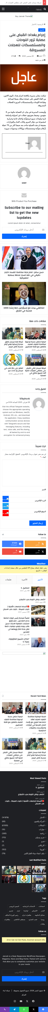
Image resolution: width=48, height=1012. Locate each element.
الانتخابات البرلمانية (29, 906)
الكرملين (34, 911)
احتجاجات (42, 906)
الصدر (43, 911)
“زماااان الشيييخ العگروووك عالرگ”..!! (19, 640)
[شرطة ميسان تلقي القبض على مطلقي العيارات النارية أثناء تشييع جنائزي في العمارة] (35, 360)
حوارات (42, 829)
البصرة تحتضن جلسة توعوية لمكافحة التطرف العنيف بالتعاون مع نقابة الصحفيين (35, 344)
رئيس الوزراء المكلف (11, 915)
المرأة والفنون (39, 821)
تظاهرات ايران (26, 915)
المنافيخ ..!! (25, 588)
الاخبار (34, 24)
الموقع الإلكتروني (40, 511)
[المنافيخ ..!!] (38, 591)
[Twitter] (6, 506)
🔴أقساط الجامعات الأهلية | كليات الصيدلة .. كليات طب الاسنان (16, 608)
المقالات (41, 825)
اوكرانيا (26, 911)
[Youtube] (6, 513)
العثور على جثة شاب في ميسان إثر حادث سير (25, 3)
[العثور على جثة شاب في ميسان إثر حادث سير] (12, 360)
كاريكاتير (41, 845)
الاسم (44, 489)
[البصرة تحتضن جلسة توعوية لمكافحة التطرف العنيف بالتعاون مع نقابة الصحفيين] (35, 333)
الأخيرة (24, 579)
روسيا (43, 919)
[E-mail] (41, 156)
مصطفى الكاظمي (19, 919)
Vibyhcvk (25, 398)
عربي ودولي (40, 837)
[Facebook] (6, 499)
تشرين (11, 911)
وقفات (42, 924)
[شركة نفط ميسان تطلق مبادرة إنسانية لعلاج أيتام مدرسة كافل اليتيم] (12, 333)
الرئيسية (40, 24)
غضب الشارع (33, 919)
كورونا (42, 849)
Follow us (42, 931)
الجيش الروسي (14, 906)
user (40, 56)
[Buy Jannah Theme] (24, 16)
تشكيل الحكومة (40, 915)
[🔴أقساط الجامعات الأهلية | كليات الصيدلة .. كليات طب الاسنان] (38, 610)
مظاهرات (7, 919)
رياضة (42, 833)
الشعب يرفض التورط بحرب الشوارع (32, 599)
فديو (43, 841)
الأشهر (40, 579)
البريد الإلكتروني (40, 500)
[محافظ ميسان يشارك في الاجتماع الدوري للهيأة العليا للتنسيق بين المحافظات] (9, 879)
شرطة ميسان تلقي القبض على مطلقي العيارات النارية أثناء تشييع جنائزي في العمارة (35, 372)
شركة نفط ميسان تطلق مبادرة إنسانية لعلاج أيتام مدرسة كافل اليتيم (13, 344)
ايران (18, 911)
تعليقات (8, 579)
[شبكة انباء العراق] (31, 8)
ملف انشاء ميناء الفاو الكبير (34, 853)
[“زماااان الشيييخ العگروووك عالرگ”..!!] (38, 642)
